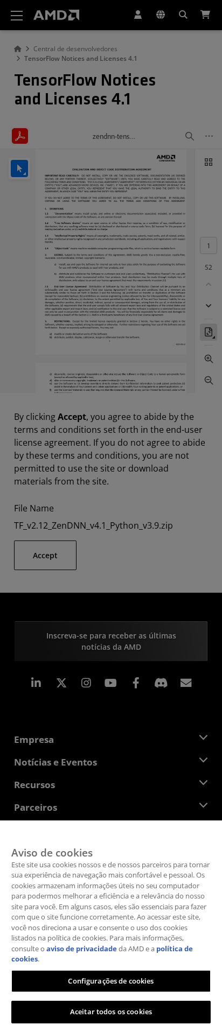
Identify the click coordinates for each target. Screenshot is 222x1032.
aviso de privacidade (81, 948)
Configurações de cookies (111, 981)
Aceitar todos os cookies (111, 1011)
